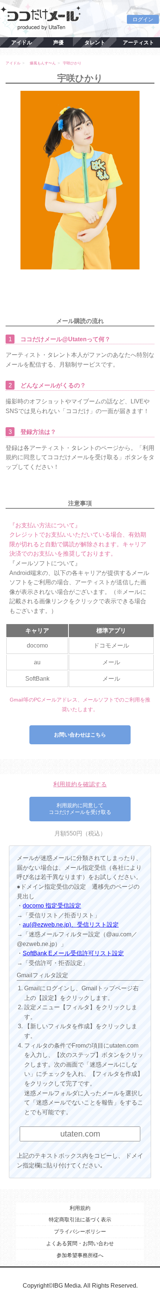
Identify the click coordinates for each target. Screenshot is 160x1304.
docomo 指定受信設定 (52, 905)
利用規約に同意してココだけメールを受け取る (80, 808)
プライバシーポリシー (80, 1231)
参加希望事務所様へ (80, 1255)
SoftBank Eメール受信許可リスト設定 (73, 953)
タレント (94, 42)
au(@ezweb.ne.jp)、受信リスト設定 (71, 924)
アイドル (21, 42)
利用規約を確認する (80, 784)
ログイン (142, 19)
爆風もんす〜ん (43, 63)
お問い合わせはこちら (80, 735)
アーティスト (138, 42)
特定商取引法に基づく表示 (80, 1219)
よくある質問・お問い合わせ (80, 1243)
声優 (58, 42)
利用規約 (80, 1208)
